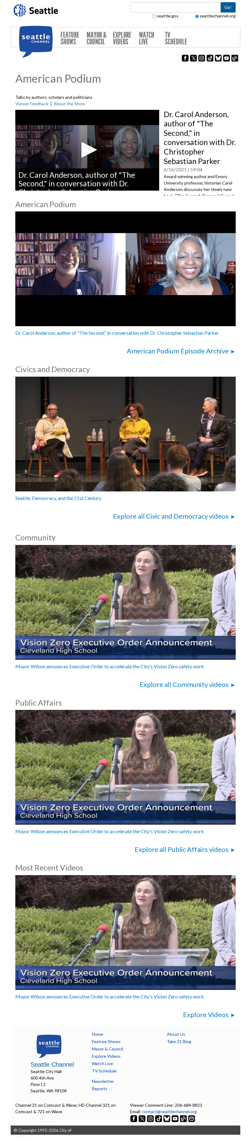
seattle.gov (167, 15)
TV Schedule (176, 38)
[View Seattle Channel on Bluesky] (166, 1117)
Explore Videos (122, 38)
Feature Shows (70, 38)
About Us (176, 1034)
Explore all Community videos (184, 684)
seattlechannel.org (218, 15)
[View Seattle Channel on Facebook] (134, 1117)
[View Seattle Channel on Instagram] (151, 1117)
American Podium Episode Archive (178, 351)
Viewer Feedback (31, 103)
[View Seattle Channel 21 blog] (184, 1117)
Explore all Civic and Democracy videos (171, 516)
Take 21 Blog (179, 1041)
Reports (99, 1088)
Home (97, 1034)
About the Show (69, 103)
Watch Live (146, 38)
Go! (228, 7)
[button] (87, 150)
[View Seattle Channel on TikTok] (158, 1117)
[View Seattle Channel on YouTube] (175, 1117)
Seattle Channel (52, 1064)
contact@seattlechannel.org (169, 1111)
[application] (87, 150)
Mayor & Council (97, 38)
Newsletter (103, 1081)
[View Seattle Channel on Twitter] (142, 1117)
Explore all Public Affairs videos (182, 849)
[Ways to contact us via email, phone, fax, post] (191, 1117)
